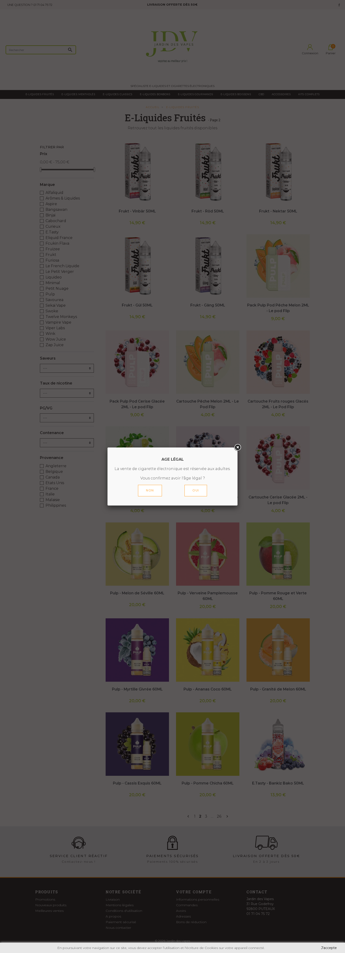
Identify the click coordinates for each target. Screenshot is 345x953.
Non (150, 490)
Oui (195, 490)
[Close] (237, 447)
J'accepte (329, 948)
